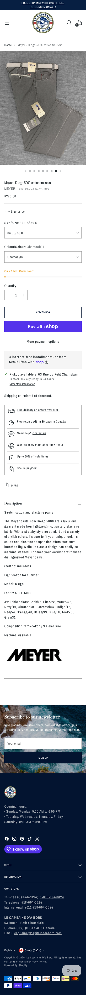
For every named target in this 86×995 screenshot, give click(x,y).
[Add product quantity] (23, 295)
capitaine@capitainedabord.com (38, 933)
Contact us (39, 433)
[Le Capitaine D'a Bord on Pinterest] (22, 839)
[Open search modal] (69, 23)
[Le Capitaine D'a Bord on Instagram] (15, 839)
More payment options (43, 341)
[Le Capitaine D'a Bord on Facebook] (7, 839)
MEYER (10, 188)
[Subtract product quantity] (9, 295)
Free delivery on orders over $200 (38, 410)
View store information (22, 384)
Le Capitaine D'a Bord (39, 957)
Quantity (10, 285)
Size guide (18, 211)
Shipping (10, 395)
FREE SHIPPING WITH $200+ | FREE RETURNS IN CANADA (43, 5)
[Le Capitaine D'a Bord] (43, 22)
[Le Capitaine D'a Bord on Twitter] (38, 839)
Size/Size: (21, 222)
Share (14, 485)
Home (8, 45)
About (59, 445)
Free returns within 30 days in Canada (41, 421)
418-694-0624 (32, 902)
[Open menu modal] (7, 23)
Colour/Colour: (24, 246)
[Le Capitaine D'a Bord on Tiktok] (30, 839)
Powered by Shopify (15, 965)
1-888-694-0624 (52, 897)
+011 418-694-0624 (39, 907)
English (8, 950)
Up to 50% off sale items (32, 456)
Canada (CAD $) (33, 950)
